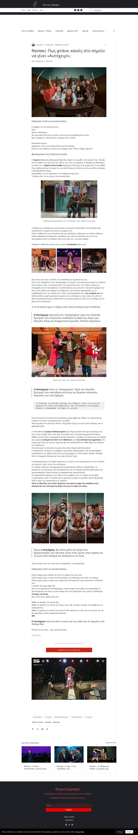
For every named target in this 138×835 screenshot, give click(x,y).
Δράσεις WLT (72, 31)
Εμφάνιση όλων (111, 742)
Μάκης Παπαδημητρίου (61, 717)
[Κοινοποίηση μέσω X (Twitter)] (37, 729)
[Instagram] (81, 10)
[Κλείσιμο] (135, 831)
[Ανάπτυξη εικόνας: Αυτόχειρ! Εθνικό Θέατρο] (44, 260)
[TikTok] (75, 10)
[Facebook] (78, 10)
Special (85, 31)
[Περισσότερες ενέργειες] (105, 44)
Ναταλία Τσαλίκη (77, 717)
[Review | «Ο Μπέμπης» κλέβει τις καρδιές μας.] (101, 754)
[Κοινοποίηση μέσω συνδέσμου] (47, 729)
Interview (59, 31)
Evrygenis (48, 717)
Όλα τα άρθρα (28, 31)
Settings (119, 832)
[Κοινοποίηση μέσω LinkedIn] (42, 729)
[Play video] (69, 679)
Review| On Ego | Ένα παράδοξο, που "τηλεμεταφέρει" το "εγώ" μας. (68, 767)
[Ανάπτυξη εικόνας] (94, 260)
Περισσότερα (98, 31)
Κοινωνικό (56, 722)
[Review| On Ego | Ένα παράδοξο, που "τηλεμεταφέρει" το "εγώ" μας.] (69, 754)
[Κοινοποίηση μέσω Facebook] (33, 729)
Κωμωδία (48, 722)
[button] (114, 31)
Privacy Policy (79, 832)
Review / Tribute (44, 31)
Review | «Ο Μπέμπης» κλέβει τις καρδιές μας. (99, 767)
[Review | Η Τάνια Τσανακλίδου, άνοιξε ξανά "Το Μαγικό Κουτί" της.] (36, 754)
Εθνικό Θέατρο (37, 717)
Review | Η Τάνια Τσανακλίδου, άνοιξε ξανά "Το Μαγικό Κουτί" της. (35, 767)
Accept (129, 832)
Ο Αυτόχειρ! (88, 717)
